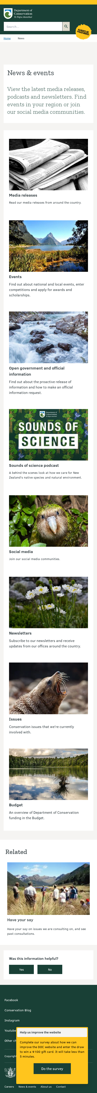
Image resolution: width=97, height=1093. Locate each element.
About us (46, 1086)
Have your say (20, 919)
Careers (9, 1086)
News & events (27, 1086)
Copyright (11, 1056)
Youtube (10, 1030)
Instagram (12, 1020)
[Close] (83, 1032)
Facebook (11, 1000)
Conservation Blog (18, 1010)
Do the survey (52, 1068)
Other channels (15, 1040)
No (50, 969)
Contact (61, 1086)
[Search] (66, 26)
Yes (21, 969)
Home (7, 38)
